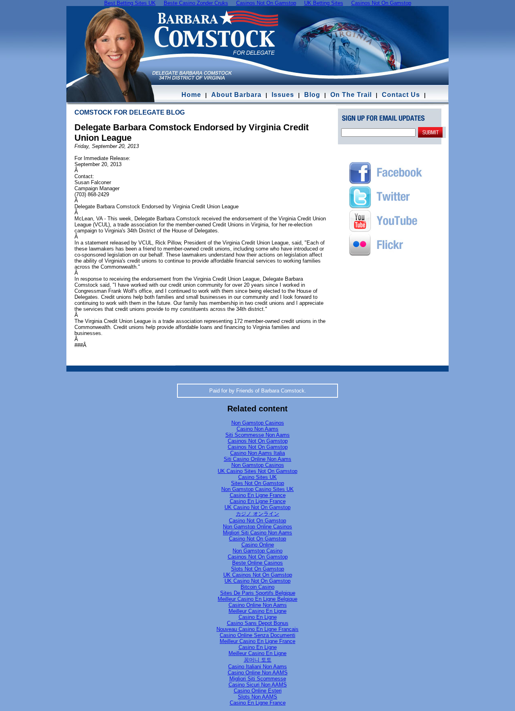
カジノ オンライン (257, 514)
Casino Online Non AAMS (258, 673)
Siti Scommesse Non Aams (257, 435)
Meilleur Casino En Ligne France (257, 641)
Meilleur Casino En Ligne (257, 611)
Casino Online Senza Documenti (257, 635)
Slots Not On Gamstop (257, 569)
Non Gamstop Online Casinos (257, 527)
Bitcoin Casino (257, 587)
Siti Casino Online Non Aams (257, 459)
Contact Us (402, 94)
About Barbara (236, 94)
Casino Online (257, 545)
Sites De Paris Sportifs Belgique (257, 593)
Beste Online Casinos (257, 563)
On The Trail (351, 94)
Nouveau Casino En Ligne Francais (257, 629)
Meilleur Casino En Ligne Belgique (257, 599)
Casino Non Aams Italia (257, 453)
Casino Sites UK (257, 477)
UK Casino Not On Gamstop (257, 507)
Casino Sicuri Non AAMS (258, 685)
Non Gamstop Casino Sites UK (257, 489)
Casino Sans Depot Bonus (257, 623)
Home (191, 94)
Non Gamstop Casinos (257, 423)
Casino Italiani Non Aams (257, 667)
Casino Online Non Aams (258, 605)
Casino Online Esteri (258, 691)
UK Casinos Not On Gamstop (257, 575)
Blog (312, 94)
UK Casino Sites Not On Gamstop (257, 471)
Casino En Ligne (258, 617)
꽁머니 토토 (258, 660)
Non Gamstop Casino (257, 551)
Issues (283, 94)
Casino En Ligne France (258, 495)
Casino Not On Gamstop (257, 521)
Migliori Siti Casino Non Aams (257, 533)
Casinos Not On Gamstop (258, 441)
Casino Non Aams (257, 429)
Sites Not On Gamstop (257, 483)
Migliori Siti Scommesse (257, 679)
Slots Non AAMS (257, 697)
